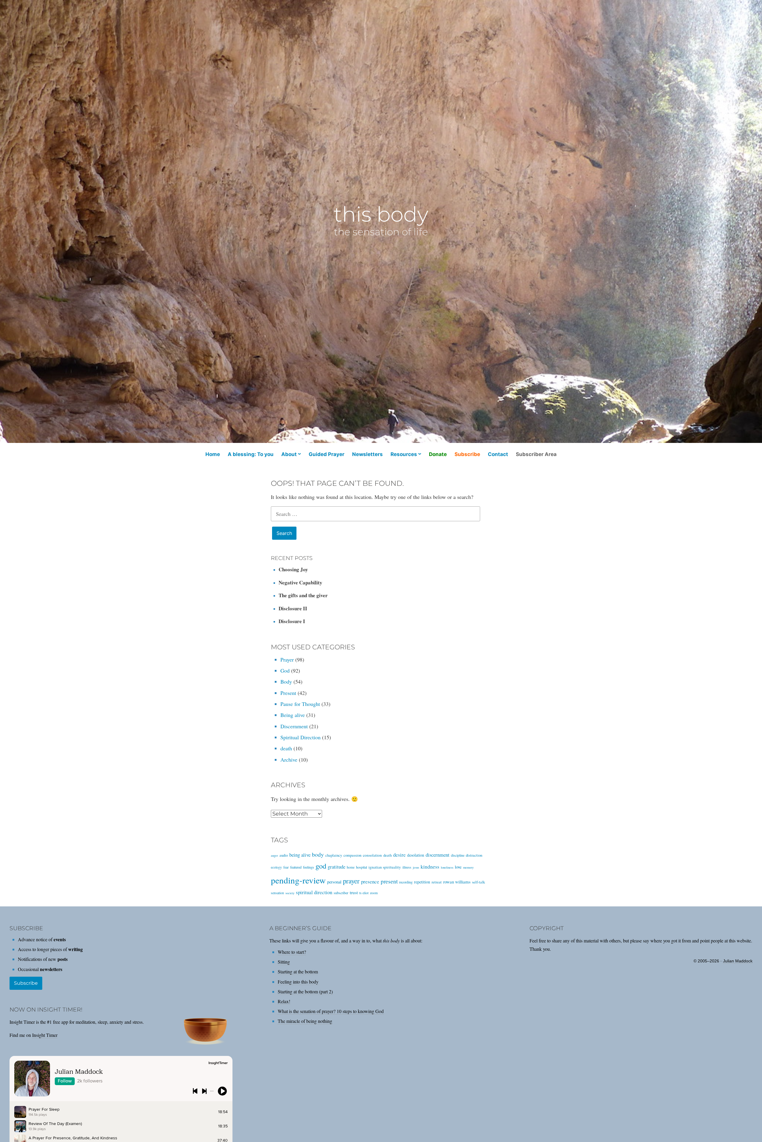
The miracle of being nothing (305, 1021)
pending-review (298, 880)
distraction (474, 855)
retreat (437, 882)
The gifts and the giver (303, 595)
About (289, 454)
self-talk (478, 882)
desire (399, 854)
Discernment (294, 726)
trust (354, 892)
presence (370, 881)
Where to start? (292, 952)
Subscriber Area (536, 454)
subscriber (341, 892)
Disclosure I (292, 621)
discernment (437, 855)
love (458, 867)
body (318, 854)
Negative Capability (300, 582)
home (351, 867)
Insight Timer (44, 1035)
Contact (498, 454)
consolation (372, 855)
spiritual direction (314, 892)
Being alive (292, 714)
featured (296, 867)
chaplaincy (333, 855)
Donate (438, 454)
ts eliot (363, 893)
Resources (404, 454)
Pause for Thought (300, 703)
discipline (457, 855)
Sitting (284, 962)
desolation (415, 855)
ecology (276, 867)
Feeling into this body (298, 981)
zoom (374, 893)
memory (468, 867)
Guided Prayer (326, 454)
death (286, 748)
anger (274, 855)
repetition (422, 882)
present (389, 881)
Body (286, 681)
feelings (308, 867)
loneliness (447, 867)
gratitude (336, 866)
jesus (416, 867)
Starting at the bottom (298, 971)
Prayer (287, 659)
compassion (352, 855)
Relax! (284, 1001)
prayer (351, 880)
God (285, 670)
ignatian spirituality (384, 867)
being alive (299, 855)
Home (212, 454)
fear (286, 867)
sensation (277, 893)
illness (406, 867)
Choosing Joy (293, 569)
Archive (288, 759)
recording (406, 882)
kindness (430, 866)
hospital (361, 867)
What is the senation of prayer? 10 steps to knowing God (331, 1011)
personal (334, 882)
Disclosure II (293, 608)
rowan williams (457, 882)
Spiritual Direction (300, 737)
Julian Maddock (737, 961)
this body (381, 214)
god (321, 866)
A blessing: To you (251, 454)
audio (283, 855)
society (289, 893)
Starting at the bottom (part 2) (305, 991)
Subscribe (467, 454)
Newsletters (367, 454)
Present (288, 692)
